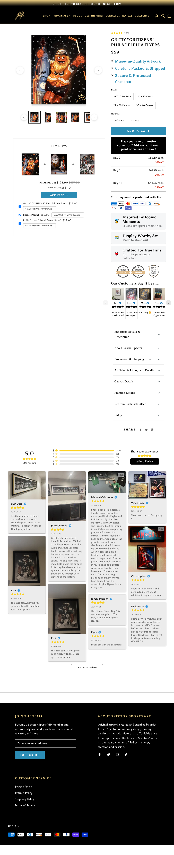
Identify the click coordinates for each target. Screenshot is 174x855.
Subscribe (30, 755)
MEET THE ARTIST (93, 15)
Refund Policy (23, 793)
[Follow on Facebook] (99, 754)
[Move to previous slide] (107, 303)
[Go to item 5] (89, 117)
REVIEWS (127, 15)
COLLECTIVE (142, 15)
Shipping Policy (24, 799)
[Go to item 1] (34, 117)
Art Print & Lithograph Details (134, 370)
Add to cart (59, 195)
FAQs (118, 415)
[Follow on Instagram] (117, 754)
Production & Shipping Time (132, 359)
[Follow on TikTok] (126, 754)
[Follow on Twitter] (108, 754)
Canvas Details (124, 381)
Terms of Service (25, 805)
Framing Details (124, 392)
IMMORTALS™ (62, 15)
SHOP (46, 15)
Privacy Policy (23, 786)
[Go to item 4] (75, 117)
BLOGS (77, 15)
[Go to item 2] (48, 117)
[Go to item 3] (62, 117)
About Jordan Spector (128, 348)
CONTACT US (113, 15)
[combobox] (39, 208)
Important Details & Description (127, 334)
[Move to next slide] (170, 303)
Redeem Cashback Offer (130, 404)
